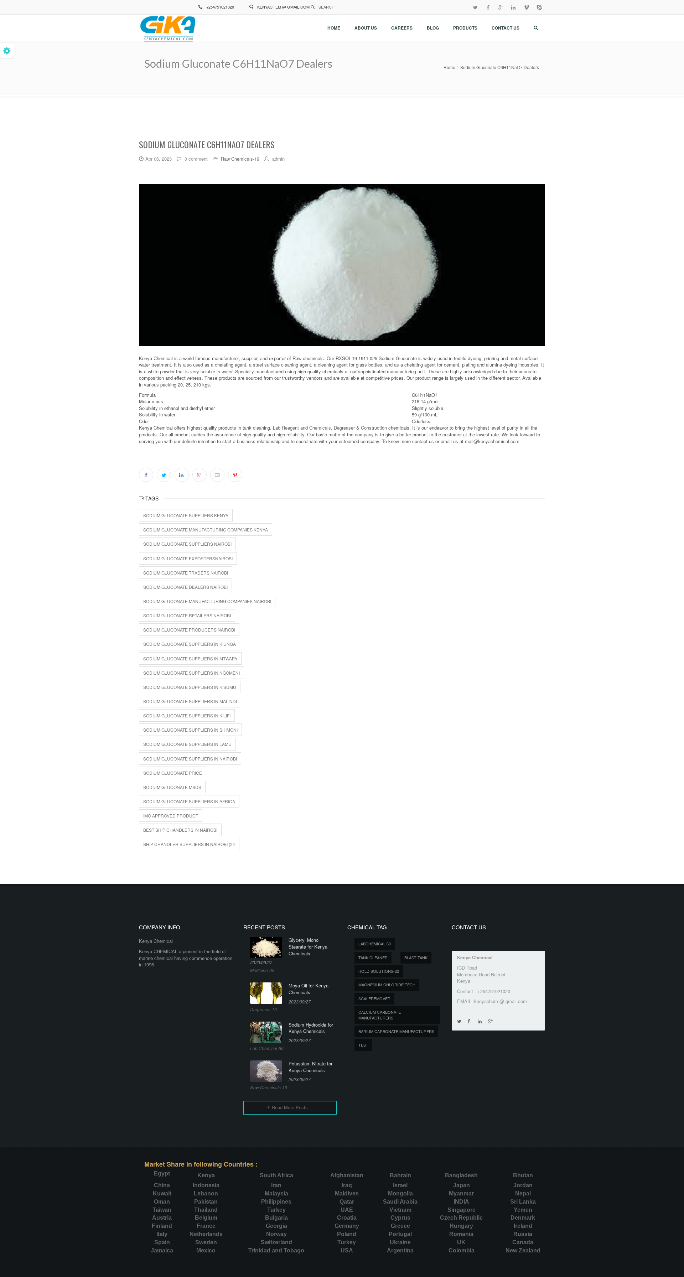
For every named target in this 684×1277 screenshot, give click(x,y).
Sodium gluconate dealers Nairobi (185, 587)
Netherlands (206, 1234)
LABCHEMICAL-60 (374, 943)
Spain (162, 1242)
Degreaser (344, 427)
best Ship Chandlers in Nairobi (180, 830)
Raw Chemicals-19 (240, 158)
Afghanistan (346, 1175)
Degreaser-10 (263, 1009)
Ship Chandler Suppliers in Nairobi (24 (189, 844)
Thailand (206, 1210)
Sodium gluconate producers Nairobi (189, 630)
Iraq (347, 1185)
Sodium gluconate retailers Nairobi (187, 615)
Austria (162, 1218)
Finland (162, 1226)
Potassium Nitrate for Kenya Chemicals (310, 1067)
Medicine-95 (262, 970)
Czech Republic (461, 1218)
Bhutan (523, 1175)
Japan (461, 1185)
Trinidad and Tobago (276, 1250)
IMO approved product (170, 816)
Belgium (206, 1218)
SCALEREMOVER (374, 998)
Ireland (523, 1226)
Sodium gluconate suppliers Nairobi (187, 544)
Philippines (276, 1202)
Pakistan (206, 1202)
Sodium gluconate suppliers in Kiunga (189, 644)
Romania (461, 1234)
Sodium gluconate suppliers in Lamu (187, 744)
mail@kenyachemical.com (492, 441)
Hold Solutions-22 (378, 971)
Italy (161, 1234)
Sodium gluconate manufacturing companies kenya (205, 529)
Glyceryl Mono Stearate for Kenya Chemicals (308, 946)
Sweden (206, 1242)
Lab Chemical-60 (267, 1048)
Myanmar (461, 1193)
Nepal (523, 1193)
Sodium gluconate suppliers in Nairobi (190, 759)
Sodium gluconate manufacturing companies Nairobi (207, 601)
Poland (346, 1234)
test (363, 1045)
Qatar (347, 1202)
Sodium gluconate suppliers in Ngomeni (191, 673)
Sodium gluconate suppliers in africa (189, 801)
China (162, 1185)
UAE (347, 1210)
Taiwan (161, 1210)
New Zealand (523, 1250)
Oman (162, 1202)
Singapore (461, 1210)
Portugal (400, 1234)
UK (461, 1242)
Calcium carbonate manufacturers (379, 1015)
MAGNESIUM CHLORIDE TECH (386, 984)
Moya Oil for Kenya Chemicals (308, 989)
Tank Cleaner (373, 957)
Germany (347, 1226)
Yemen (523, 1210)
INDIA (461, 1202)
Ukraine (400, 1242)
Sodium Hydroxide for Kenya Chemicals (311, 1028)
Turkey (276, 1210)
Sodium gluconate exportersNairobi (188, 558)
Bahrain (400, 1175)
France (206, 1226)
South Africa (276, 1175)
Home (333, 28)
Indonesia (206, 1185)
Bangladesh (461, 1175)
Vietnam (400, 1210)
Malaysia (276, 1193)
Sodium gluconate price (172, 773)
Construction (374, 427)
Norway (276, 1234)
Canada (522, 1242)
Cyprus (400, 1218)
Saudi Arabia (400, 1202)
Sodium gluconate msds (172, 787)
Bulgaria (276, 1218)
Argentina (400, 1250)
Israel (400, 1185)
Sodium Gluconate (398, 358)
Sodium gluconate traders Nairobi (185, 573)
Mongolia (400, 1193)
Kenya (206, 1175)
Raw (296, 358)
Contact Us (505, 28)
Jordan (523, 1185)
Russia (522, 1234)
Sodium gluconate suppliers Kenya (185, 515)
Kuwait (162, 1193)
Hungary (461, 1226)
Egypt (162, 1173)
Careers (402, 28)
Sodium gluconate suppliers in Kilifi (186, 715)
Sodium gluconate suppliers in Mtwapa (190, 658)
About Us (365, 28)
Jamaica (162, 1250)
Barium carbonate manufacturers (396, 1031)
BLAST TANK (416, 957)
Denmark (523, 1218)
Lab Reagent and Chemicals (302, 427)
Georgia (276, 1226)
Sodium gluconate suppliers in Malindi (190, 701)
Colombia (462, 1250)
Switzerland (276, 1242)
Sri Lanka (523, 1202)
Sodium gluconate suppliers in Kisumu (189, 687)
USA (347, 1250)
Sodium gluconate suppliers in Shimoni (190, 730)
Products (465, 28)
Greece (400, 1226)
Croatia (347, 1218)
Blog (433, 28)
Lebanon (206, 1193)
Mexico (206, 1250)
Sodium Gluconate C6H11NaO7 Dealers (499, 67)
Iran (276, 1185)
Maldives (347, 1193)
